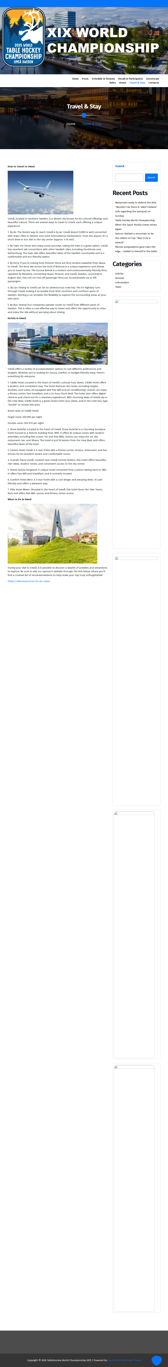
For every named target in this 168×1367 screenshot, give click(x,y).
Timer (118, 286)
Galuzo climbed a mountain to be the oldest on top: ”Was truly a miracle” (134, 238)
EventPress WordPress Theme (124, 1360)
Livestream (152, 78)
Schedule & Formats (103, 78)
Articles (119, 273)
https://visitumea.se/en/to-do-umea (29, 581)
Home (75, 78)
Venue (122, 82)
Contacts (153, 82)
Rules (113, 82)
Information (122, 282)
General (119, 278)
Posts (85, 78)
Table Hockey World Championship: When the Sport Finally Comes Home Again (136, 225)
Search (119, 166)
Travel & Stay (137, 82)
